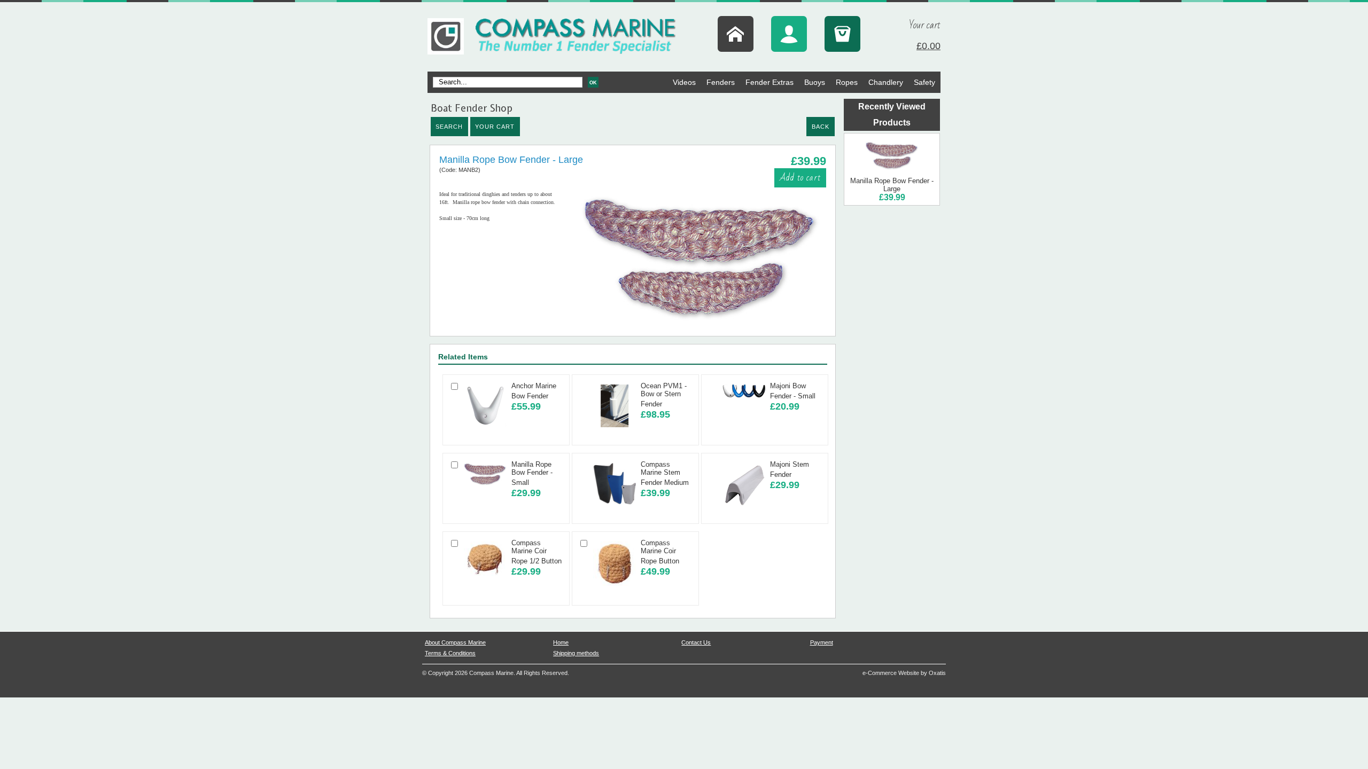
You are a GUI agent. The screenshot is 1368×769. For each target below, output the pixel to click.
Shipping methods (576, 653)
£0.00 (928, 46)
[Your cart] (842, 34)
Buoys (814, 82)
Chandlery (885, 82)
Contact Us (696, 642)
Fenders (720, 82)
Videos (684, 82)
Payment (821, 642)
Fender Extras (769, 82)
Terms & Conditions (450, 653)
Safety (924, 82)
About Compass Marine (455, 642)
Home (561, 642)
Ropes (847, 82)
